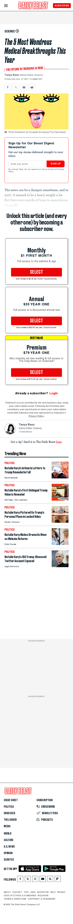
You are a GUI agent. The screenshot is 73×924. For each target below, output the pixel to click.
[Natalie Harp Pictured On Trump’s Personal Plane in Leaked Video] (60, 521)
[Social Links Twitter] (28, 880)
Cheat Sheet (11, 800)
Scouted (9, 859)
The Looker (10, 819)
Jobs (33, 892)
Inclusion (43, 895)
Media (7, 826)
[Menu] (9, 6)
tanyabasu (26, 432)
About (7, 892)
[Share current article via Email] (24, 87)
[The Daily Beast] (33, 6)
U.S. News (9, 846)
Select (36, 272)
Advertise (43, 892)
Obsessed (9, 813)
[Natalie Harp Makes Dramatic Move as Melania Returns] (60, 544)
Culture (8, 840)
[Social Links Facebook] (20, 880)
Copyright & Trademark (41, 899)
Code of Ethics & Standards (20, 895)
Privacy (61, 892)
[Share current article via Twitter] (16, 87)
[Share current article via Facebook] (7, 87)
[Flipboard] (57, 880)
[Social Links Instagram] (35, 880)
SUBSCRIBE (62, 5)
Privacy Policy (36, 416)
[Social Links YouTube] (43, 880)
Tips (26, 892)
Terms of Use (48, 169)
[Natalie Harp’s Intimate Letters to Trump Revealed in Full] (60, 477)
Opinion (8, 853)
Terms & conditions (15, 899)
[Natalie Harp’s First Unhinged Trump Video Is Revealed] (60, 499)
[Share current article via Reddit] (32, 87)
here (59, 441)
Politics (9, 806)
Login (53, 393)
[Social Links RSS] (50, 880)
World (7, 833)
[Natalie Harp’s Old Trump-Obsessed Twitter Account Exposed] (60, 566)
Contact (17, 892)
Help (53, 892)
